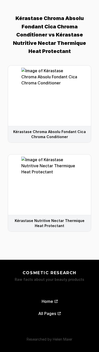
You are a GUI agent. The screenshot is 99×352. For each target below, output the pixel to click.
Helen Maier (62, 339)
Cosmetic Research (49, 272)
